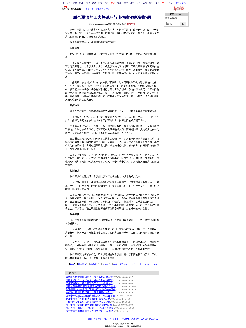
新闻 (69, 3)
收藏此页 (94, 264)
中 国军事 (107, 319)
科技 (100, 3)
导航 (170, 3)
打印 (147, 264)
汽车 (107, 3)
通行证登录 (181, 3)
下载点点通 (136, 264)
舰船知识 (89, 9)
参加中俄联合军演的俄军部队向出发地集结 (88, 298)
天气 (145, 3)
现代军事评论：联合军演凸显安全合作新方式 (89, 283)
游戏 (119, 3)
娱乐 (81, 3)
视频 (88, 3)
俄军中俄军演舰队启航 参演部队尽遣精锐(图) (89, 305)
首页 (62, 3)
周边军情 (135, 319)
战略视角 (145, 319)
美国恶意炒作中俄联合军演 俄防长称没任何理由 (91, 289)
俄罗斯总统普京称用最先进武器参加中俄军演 (89, 277)
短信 (151, 3)
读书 (132, 3)
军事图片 (117, 319)
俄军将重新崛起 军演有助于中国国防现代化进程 (91, 286)
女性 (126, 3)
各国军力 (154, 319)
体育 (75, 3)
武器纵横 (126, 319)
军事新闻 (100, 9)
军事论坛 (82, 264)
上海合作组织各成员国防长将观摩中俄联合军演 (90, 295)
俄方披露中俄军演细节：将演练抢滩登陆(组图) (90, 311)
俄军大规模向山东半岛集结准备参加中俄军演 (89, 280)
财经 (94, 3)
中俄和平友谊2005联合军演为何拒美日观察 (88, 302)
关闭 (155, 264)
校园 (139, 3)
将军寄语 (97, 319)
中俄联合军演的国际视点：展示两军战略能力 (89, 292)
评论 (72, 264)
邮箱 (158, 3)
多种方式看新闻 (120, 264)
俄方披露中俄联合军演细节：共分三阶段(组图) (90, 308)
